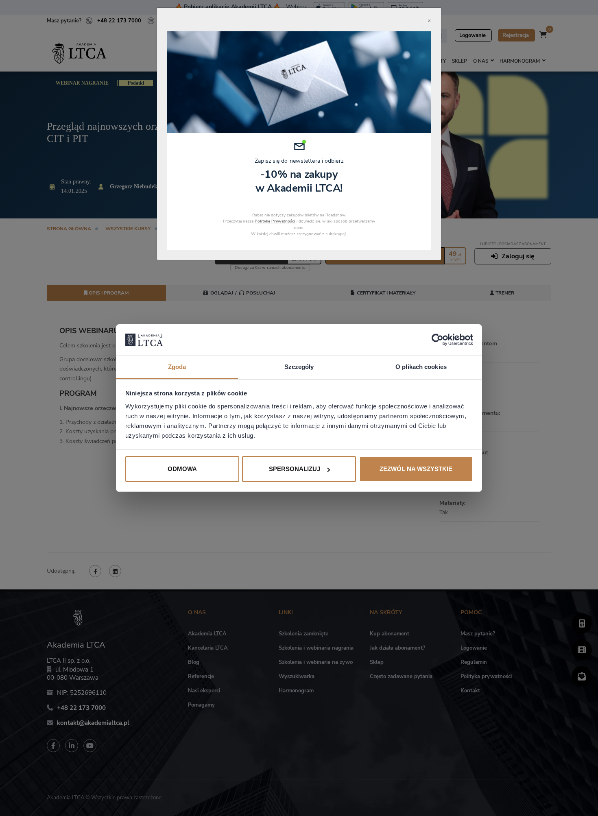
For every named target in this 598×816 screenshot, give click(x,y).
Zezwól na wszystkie (416, 468)
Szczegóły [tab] (299, 366)
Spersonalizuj (294, 468)
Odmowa (182, 468)
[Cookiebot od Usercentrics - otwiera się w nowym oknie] (437, 340)
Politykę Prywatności (276, 221)
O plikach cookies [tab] (421, 366)
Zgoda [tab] (177, 366)
